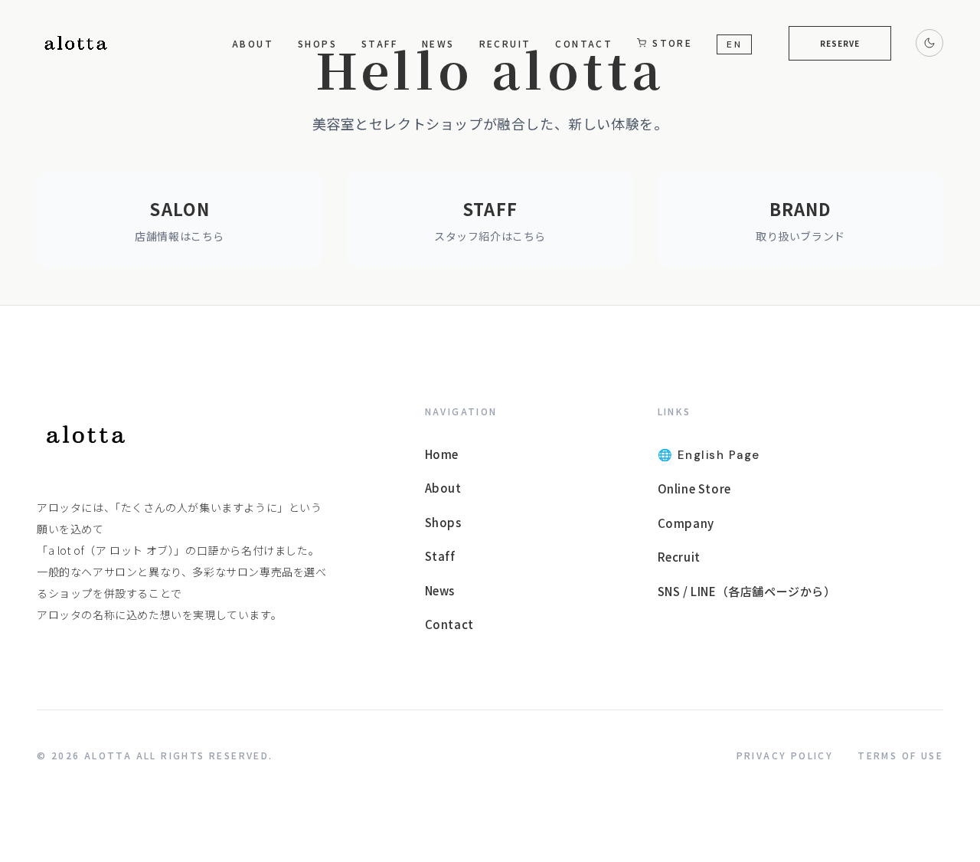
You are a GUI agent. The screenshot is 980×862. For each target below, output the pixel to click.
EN (734, 44)
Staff (379, 43)
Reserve (840, 43)
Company (686, 523)
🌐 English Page (709, 455)
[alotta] (86, 434)
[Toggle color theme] (929, 43)
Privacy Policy (785, 755)
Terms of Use (900, 755)
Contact (583, 43)
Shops (317, 43)
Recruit (505, 43)
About (252, 43)
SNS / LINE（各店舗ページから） (747, 591)
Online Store (694, 488)
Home (442, 454)
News (438, 43)
